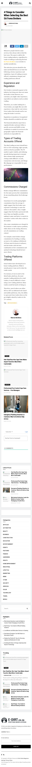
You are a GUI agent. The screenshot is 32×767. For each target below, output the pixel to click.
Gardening (6, 557)
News (4, 576)
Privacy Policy (9, 760)
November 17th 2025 (16, 502)
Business (6, 534)
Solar (5, 589)
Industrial (6, 567)
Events (5, 547)
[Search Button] (27, 608)
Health (5, 560)
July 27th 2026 (8, 366)
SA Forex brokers (9, 62)
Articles (6, 524)
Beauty (5, 531)
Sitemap (3, 760)
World (5, 599)
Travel (7, 356)
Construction (9, 411)
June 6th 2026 (7, 392)
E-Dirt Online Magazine (23, 758)
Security (6, 583)
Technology (7, 592)
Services (7, 384)
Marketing (6, 573)
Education (6, 541)
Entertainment (8, 544)
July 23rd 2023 (9, 25)
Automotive (7, 528)
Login (26, 431)
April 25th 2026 (8, 421)
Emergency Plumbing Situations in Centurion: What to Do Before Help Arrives (14, 417)
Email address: (5, 737)
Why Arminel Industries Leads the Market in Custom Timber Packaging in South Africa (20, 499)
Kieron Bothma (13, 23)
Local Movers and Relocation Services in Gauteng (16, 630)
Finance (5, 554)
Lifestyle (6, 570)
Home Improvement (9, 563)
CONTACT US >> (5, 732)
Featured (6, 550)
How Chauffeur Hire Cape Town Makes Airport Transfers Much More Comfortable (15, 362)
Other (5, 580)
